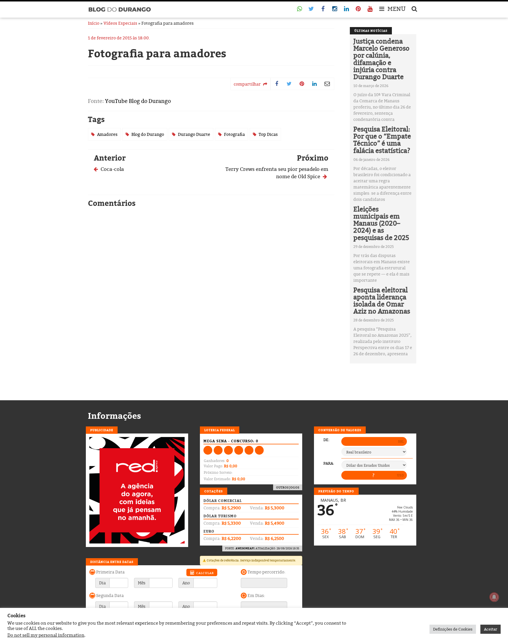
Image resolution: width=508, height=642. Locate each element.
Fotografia (234, 134)
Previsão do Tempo (336, 491)
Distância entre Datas (111, 562)
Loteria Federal (219, 430)
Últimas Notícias (370, 31)
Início (93, 23)
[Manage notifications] (494, 597)
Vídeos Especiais (120, 23)
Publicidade (101, 430)
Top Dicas (268, 134)
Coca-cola (111, 169)
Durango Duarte (194, 134)
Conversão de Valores (339, 430)
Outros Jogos (287, 487)
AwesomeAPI (244, 548)
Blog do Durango (147, 134)
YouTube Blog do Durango (138, 101)
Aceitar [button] (490, 629)
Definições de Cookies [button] (452, 629)
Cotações (213, 491)
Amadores (107, 134)
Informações (114, 416)
